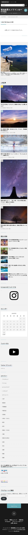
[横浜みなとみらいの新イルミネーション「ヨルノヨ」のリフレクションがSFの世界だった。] (4, 276)
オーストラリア (5, 387)
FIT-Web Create (21, 529)
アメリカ (4, 383)
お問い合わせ (14, 523)
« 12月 (3, 334)
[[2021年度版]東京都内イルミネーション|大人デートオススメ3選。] (4, 242)
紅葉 (3, 442)
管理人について (13, 519)
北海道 (3, 414)
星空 (11, 107)
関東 (13, 157)
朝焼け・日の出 (9, 132)
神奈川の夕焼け (5, 438)
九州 (3, 398)
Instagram (7, 521)
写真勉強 (4, 107)
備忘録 (3, 402)
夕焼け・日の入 (5, 418)
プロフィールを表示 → (6, 75)
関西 (3, 457)
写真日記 (8, 107)
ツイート (3, 368)
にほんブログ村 (4, 473)
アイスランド (5, 379)
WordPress (16, 531)
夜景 (3, 422)
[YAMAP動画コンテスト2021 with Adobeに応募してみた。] (4, 259)
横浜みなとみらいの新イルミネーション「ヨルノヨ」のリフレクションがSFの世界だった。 (18, 275)
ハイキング (4, 391)
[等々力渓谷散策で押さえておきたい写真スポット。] (4, 251)
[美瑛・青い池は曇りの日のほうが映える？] (4, 268)
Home (6, 519)
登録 (4, 498)
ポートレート (5, 157)
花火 (3, 445)
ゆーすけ (3, 72)
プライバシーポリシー (17, 521)
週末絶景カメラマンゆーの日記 (11, 10)
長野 (14, 132)
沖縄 (3, 434)
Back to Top (14, 506)
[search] (23, 5)
